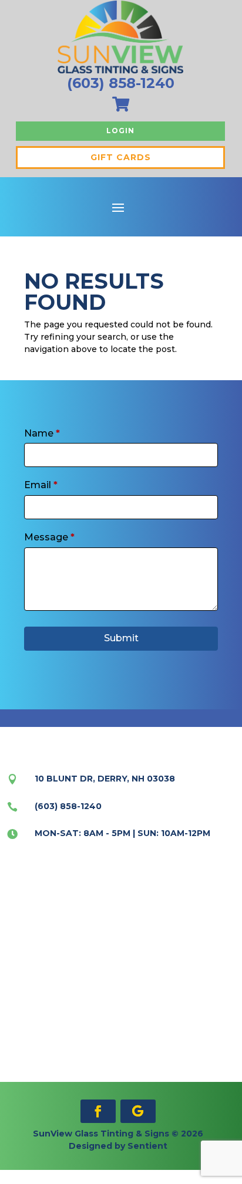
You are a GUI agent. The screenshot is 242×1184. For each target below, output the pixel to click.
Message (49, 537)
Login (120, 130)
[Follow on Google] (138, 1111)
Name (42, 433)
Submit (121, 638)
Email (41, 484)
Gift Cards (120, 157)
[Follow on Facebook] (98, 1111)
